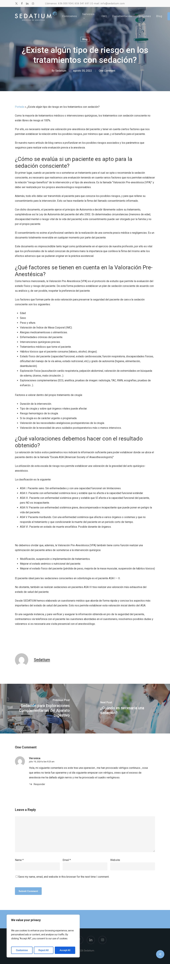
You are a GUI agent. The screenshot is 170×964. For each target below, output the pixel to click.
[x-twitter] (16, 3)
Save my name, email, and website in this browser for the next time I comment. (63, 876)
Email (67, 860)
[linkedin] (27, 3)
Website (115, 860)
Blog (84, 39)
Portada (19, 106)
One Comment (107, 70)
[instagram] (33, 3)
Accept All (65, 950)
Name (19, 860)
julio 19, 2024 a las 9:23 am (41, 761)
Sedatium (60, 70)
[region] (43, 936)
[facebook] (22, 3)
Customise (22, 950)
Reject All (44, 950)
